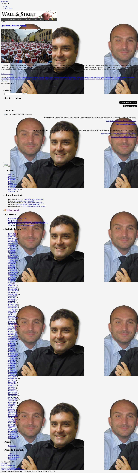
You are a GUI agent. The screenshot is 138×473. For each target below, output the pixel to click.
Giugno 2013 (12, 424)
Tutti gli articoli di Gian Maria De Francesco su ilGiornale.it (118, 133)
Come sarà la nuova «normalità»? (33, 199)
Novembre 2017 (13, 336)
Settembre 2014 (13, 399)
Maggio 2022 (12, 282)
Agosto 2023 (12, 262)
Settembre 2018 (13, 326)
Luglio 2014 (12, 402)
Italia (9, 181)
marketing (41, 79)
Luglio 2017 (12, 343)
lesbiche (22, 79)
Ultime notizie (13, 210)
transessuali (120, 79)
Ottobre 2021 (12, 292)
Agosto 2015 (12, 380)
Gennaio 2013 (12, 433)
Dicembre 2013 (12, 414)
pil (64, 79)
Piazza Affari (12, 186)
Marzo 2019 (11, 321)
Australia (25, 77)
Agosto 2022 (12, 277)
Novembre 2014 (13, 395)
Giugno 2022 (12, 280)
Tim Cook (107, 79)
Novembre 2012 (13, 436)
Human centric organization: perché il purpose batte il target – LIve (28, 223)
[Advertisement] (19, 151)
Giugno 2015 (12, 384)
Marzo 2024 (11, 255)
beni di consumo (33, 77)
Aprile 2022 (11, 284)
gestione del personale (128, 77)
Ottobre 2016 (12, 356)
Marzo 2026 (11, 236)
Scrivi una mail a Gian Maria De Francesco (123, 137)
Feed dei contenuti (13, 455)
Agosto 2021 (12, 296)
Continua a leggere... (7, 74)
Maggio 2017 (12, 346)
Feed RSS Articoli (6, 469)
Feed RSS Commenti (18, 469)
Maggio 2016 (12, 365)
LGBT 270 (34, 79)
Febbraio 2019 (12, 323)
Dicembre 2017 (12, 334)
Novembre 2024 (13, 243)
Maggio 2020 (12, 312)
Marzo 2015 (11, 389)
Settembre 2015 (13, 378)
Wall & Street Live (13, 189)
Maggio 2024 (12, 252)
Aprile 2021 (11, 301)
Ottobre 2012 (12, 438)
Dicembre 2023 (12, 257)
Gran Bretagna (5, 79)
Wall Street (11, 191)
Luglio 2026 (12, 233)
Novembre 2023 (13, 258)
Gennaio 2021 (12, 306)
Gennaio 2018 (12, 333)
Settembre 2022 (13, 275)
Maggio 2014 (12, 405)
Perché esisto (8, 8)
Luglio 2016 (12, 362)
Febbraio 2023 (12, 269)
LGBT (28, 79)
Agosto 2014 (12, 400)
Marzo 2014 (11, 409)
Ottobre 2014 (12, 397)
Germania (118, 77)
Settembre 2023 (13, 260)
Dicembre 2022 (12, 270)
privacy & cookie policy (8, 465)
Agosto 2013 (12, 421)
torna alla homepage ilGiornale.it (10, 468)
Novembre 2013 (13, 416)
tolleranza (114, 79)
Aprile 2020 (11, 314)
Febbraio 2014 (12, 411)
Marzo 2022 (11, 285)
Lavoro (10, 183)
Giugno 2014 (12, 404)
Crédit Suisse (72, 77)
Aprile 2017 (11, 348)
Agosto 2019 (12, 319)
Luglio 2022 (12, 279)
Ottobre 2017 (12, 338)
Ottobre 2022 (12, 274)
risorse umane (91, 79)
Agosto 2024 (12, 247)
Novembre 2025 (13, 238)
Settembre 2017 (13, 340)
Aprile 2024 (11, 253)
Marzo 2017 (11, 350)
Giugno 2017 (12, 345)
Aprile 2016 (11, 367)
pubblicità (76, 79)
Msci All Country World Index (54, 79)
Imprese (17, 79)
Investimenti (10, 77)
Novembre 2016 (13, 355)
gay (113, 77)
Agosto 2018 (12, 328)
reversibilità (83, 79)
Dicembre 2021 (12, 289)
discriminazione (86, 77)
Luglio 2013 (12, 422)
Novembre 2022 (13, 272)
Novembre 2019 (13, 318)
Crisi (9, 176)
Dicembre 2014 (12, 394)
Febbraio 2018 (12, 331)
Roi (102, 79)
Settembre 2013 (13, 419)
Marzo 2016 (11, 368)
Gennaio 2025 (12, 240)
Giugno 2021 (12, 299)
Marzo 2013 (11, 429)
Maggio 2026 (12, 235)
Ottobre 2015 (12, 377)
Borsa (51, 77)
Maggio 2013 (12, 426)
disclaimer (4, 463)
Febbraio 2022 (12, 287)
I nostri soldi (12, 178)
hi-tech (12, 79)
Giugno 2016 (12, 363)
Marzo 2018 (11, 329)
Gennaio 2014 (12, 412)
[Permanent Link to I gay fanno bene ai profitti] (26, 63)
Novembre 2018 (13, 324)
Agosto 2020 (12, 311)
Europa (93, 77)
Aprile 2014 (11, 407)
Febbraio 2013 (12, 431)
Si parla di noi (12, 188)
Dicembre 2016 (12, 353)
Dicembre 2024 (12, 241)
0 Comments (4, 81)
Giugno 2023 (12, 263)
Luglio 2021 (12, 297)
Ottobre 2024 (12, 245)
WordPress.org (12, 459)
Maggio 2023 (12, 265)
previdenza (69, 79)
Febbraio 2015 (12, 390)
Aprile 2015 (11, 387)
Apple (19, 77)
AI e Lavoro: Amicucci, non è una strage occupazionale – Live (26, 222)
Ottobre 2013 (12, 417)
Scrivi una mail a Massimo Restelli (126, 124)
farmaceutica (100, 77)
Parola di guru (12, 184)
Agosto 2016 (12, 360)
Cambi (10, 174)
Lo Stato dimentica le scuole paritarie (28, 204)
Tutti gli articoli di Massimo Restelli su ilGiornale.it (121, 121)
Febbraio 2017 (12, 351)
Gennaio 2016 (12, 372)
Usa (126, 79)
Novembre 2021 (13, 291)
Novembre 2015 (13, 375)
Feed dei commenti (14, 457)
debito (79, 77)
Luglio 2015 (12, 382)
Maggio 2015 (12, 385)
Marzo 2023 (11, 267)
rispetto (98, 79)
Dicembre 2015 (12, 373)
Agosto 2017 (12, 341)
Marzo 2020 (11, 316)
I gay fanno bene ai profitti (13, 25)
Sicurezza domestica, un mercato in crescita (21, 225)
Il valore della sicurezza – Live (17, 218)
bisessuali (41, 77)
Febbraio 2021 (12, 304)
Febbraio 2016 (12, 370)
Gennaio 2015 (12, 392)
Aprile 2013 (11, 427)
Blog (6, 6)
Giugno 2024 (12, 250)
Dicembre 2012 (12, 434)
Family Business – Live (15, 220)
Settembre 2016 (13, 358)
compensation (63, 77)
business (56, 77)
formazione (108, 77)
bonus (47, 77)
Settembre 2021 (13, 294)
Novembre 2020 (13, 307)
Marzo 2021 (11, 302)
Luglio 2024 (12, 248)
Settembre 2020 (13, 309)
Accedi (10, 453)
